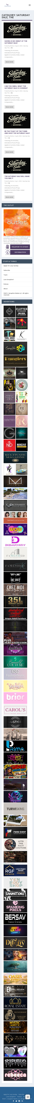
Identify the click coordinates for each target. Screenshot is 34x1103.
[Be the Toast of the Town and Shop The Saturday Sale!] (17, 120)
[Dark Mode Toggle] (27, 1097)
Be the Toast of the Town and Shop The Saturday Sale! (17, 132)
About (6, 289)
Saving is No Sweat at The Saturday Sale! (16, 42)
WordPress (17, 1091)
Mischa (12, 46)
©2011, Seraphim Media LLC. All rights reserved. (16, 294)
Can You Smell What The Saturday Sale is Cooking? (16, 87)
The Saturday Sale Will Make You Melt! (17, 177)
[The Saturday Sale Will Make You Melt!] (17, 166)
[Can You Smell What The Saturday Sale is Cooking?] (17, 75)
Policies (6, 284)
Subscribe (7, 270)
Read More (9, 62)
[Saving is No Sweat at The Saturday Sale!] (17, 30)
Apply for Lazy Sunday (11, 266)
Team (5, 275)
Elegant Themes (16, 1089)
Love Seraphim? (9, 279)
